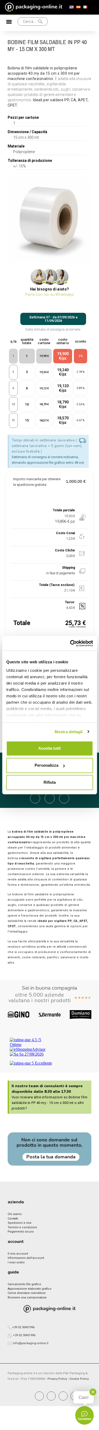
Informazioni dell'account (26, 1258)
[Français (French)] (85, 7)
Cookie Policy (79, 1379)
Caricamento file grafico (24, 1284)
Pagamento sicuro (21, 1231)
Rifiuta (50, 782)
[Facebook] (39, 1396)
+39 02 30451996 (23, 1327)
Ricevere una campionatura (27, 1297)
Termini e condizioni (22, 1227)
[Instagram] (51, 1396)
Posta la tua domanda (51, 1157)
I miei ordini (16, 1262)
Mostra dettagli (69, 731)
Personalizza (46, 765)
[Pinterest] (63, 1396)
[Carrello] (75, 22)
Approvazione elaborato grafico (29, 1288)
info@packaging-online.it (30, 1343)
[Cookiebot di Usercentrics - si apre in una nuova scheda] (70, 643)
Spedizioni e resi (19, 1223)
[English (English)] (71, 7)
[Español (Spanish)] (78, 7)
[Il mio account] (58, 23)
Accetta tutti (49, 748)
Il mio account (18, 1253)
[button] (14, 23)
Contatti (13, 1218)
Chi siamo (15, 1214)
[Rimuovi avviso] (83, 441)
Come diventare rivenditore (27, 1293)
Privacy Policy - (58, 1379)
